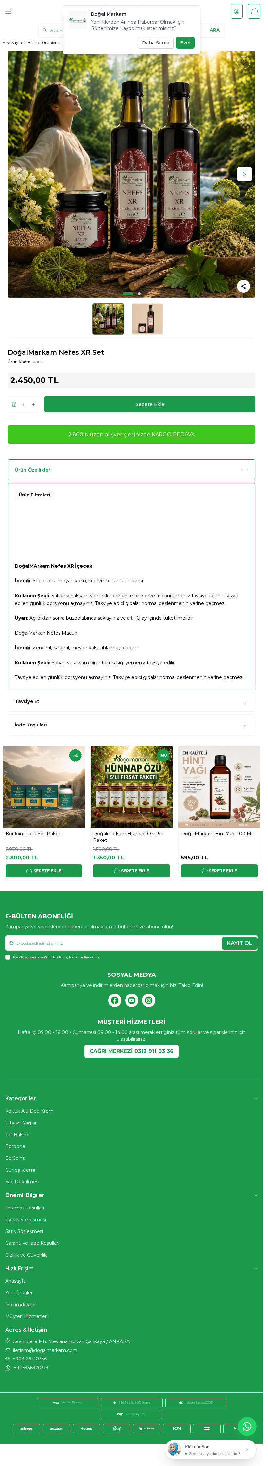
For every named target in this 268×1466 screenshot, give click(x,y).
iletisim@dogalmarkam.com (45, 1350)
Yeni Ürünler (19, 1293)
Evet (185, 43)
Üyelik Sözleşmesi (25, 1220)
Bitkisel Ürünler (42, 42)
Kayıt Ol (239, 943)
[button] (128, 293)
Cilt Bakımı (17, 1135)
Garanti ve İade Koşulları (32, 1243)
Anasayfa (15, 1281)
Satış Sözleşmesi (24, 1231)
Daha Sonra (155, 43)
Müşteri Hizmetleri (26, 1316)
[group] (131, 174)
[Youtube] (131, 1000)
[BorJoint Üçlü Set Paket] (44, 787)
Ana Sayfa (12, 42)
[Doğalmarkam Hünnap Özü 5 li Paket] (131, 787)
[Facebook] (114, 1000)
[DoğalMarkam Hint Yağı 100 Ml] (219, 787)
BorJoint (15, 1158)
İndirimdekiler (20, 1305)
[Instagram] (148, 1000)
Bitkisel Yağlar (21, 1123)
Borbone (15, 1146)
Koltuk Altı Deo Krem (29, 1111)
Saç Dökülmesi (22, 1182)
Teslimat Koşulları (24, 1208)
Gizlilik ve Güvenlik (26, 1255)
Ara (215, 30)
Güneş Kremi (20, 1170)
